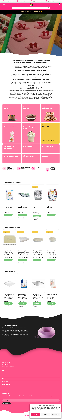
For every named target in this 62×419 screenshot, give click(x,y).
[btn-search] (48, 8)
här (24, 1)
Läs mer (6, 218)
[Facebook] (3, 370)
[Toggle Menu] (4, 4)
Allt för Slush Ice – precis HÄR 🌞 (31, 12)
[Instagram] (5, 370)
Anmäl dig (5, 403)
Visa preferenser (55, 414)
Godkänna (35, 414)
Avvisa (45, 414)
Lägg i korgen (8, 214)
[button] (59, 405)
